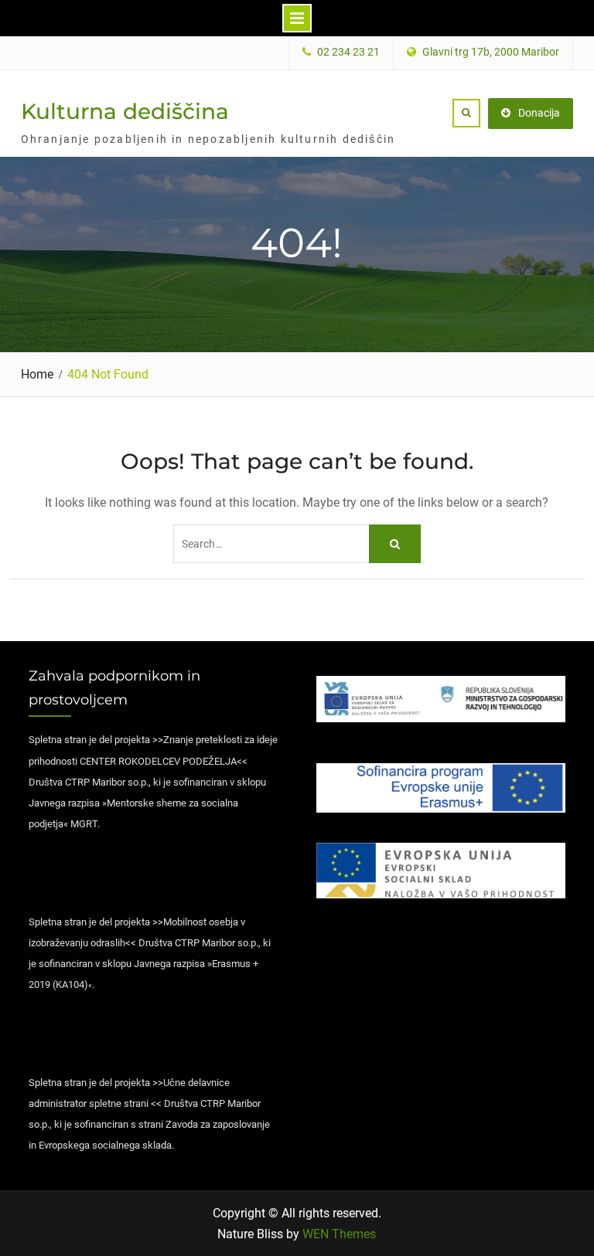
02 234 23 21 (348, 52)
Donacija (539, 113)
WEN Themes (339, 1234)
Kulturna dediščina (125, 111)
